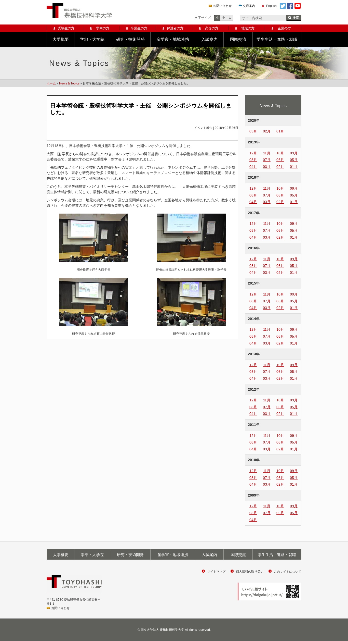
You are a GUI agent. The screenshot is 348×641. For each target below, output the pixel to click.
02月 (267, 131)
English (271, 6)
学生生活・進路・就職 (277, 39)
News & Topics (69, 83)
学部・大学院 (92, 39)
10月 (280, 153)
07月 (267, 160)
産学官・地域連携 (172, 39)
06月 (280, 160)
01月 (280, 131)
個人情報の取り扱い (249, 571)
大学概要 (60, 39)
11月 (266, 153)
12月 (253, 153)
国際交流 (238, 39)
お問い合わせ (222, 6)
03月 (253, 131)
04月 (253, 167)
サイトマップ (216, 571)
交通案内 (249, 6)
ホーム (51, 83)
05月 (294, 160)
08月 (253, 160)
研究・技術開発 (130, 39)
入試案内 (209, 39)
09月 (294, 153)
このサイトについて (287, 571)
